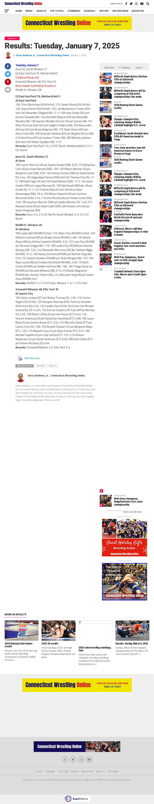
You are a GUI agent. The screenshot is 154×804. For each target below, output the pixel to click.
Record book (120, 11)
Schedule (89, 11)
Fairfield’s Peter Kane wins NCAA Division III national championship (128, 217)
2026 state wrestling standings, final (95, 649)
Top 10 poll (57, 11)
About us (100, 771)
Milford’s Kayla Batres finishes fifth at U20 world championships (130, 79)
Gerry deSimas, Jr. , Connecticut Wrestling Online (42, 55)
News (29, 11)
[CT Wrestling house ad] (124, 599)
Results (41, 11)
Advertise (138, 11)
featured (40, 365)
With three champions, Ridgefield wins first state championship (128, 501)
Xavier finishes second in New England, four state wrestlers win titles (130, 245)
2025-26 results (50, 643)
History (104, 11)
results (53, 365)
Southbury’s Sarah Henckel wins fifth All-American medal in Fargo (131, 136)
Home (18, 11)
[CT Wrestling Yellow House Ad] (77, 29)
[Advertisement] (77, 713)
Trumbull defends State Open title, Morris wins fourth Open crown (130, 274)
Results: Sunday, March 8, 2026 (132, 643)
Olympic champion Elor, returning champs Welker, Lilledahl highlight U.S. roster (130, 122)
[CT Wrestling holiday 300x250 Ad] (124, 555)
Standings (74, 11)
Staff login (113, 771)
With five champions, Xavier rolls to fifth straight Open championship (129, 260)
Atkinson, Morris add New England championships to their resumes (131, 231)
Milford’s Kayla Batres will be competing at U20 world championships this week (129, 93)
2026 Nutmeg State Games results (128, 106)
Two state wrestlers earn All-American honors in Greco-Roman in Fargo (130, 150)
